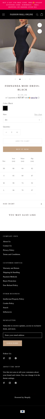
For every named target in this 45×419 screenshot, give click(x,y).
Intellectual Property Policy (13, 299)
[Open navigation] (3, 14)
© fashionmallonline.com (22, 394)
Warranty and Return (11, 268)
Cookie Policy (8, 303)
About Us (6, 242)
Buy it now (22, 149)
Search (5, 308)
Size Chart (8, 204)
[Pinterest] (16, 358)
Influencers (7, 312)
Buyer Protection (9, 281)
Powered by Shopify (22, 397)
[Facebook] (4, 358)
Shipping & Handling (11, 272)
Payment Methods (10, 277)
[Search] (37, 14)
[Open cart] (42, 14)
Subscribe (12, 343)
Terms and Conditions (11, 254)
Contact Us (7, 246)
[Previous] (15, 79)
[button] (22, 98)
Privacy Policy (8, 250)
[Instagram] (10, 358)
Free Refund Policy (10, 285)
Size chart (38, 114)
